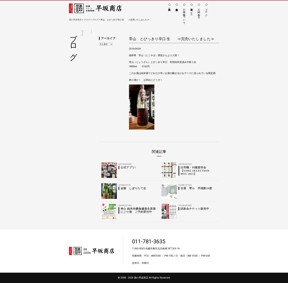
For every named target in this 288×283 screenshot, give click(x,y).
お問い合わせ (199, 12)
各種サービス (191, 11)
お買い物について (184, 15)
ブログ (206, 11)
